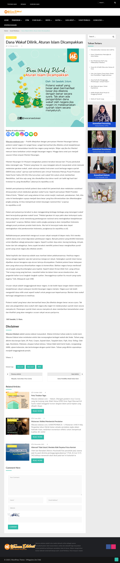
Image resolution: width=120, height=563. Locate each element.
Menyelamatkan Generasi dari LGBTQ (102, 50)
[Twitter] (13, 134)
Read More (37, 411)
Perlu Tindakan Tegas (38, 396)
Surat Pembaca (84, 20)
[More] (36, 134)
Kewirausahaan (10, 25)
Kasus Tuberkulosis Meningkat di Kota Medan (101, 55)
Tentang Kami (12, 4)
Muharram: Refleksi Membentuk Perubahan (47, 421)
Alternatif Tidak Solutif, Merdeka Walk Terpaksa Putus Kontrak (53, 447)
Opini (27, 20)
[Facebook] (8, 134)
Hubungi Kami (34, 4)
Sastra (57, 20)
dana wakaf (30, 367)
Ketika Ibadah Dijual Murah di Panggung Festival (100, 93)
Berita (48, 20)
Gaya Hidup (69, 20)
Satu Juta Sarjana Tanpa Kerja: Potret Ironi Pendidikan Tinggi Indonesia (102, 74)
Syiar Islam (36, 20)
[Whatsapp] (17, 134)
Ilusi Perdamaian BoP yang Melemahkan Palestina (99, 61)
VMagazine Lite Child (33, 560)
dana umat (20, 367)
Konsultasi (97, 20)
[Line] (31, 134)
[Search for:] (107, 2)
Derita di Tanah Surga (97, 99)
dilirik (39, 367)
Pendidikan (16, 20)
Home (6, 20)
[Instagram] (22, 134)
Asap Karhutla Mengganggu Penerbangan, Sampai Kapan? (100, 80)
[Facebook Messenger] (26, 134)
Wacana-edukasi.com (15, 142)
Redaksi (23, 4)
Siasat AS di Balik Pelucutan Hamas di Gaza (102, 68)
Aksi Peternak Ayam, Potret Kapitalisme (99, 87)
